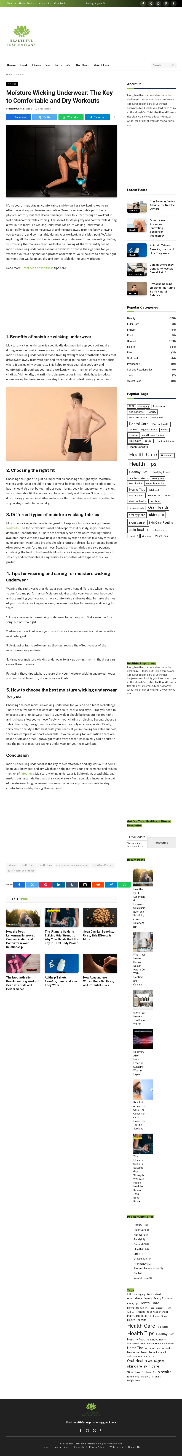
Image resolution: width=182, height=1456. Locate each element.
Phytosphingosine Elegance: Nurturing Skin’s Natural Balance (162, 289)
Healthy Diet (138, 472)
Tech (130, 375)
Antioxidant (160, 406)
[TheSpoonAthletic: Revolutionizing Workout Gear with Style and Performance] (23, 963)
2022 (131, 406)
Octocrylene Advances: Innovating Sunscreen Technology (157, 228)
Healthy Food (160, 472)
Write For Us (60, 3)
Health (58, 65)
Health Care (27, 865)
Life (68, 65)
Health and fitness (165, 441)
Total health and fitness (37, 268)
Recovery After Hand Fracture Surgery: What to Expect (138, 1063)
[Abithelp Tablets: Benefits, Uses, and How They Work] (62, 963)
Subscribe (161, 842)
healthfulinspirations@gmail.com (94, 1422)
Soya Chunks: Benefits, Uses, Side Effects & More (98, 935)
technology (158, 530)
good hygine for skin (153, 435)
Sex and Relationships (139, 369)
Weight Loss (101, 65)
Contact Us (45, 3)
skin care (137, 522)
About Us (12, 3)
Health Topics (26, 3)
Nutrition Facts (136, 508)
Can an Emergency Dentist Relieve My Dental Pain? (161, 268)
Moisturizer (154, 495)
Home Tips (137, 489)
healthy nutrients (138, 478)
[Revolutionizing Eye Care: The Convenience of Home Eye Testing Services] (143, 1090)
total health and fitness (21, 870)
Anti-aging (143, 406)
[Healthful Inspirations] (21, 35)
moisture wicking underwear (72, 865)
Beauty (24, 65)
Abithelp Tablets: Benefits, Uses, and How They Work (61, 981)
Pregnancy (133, 363)
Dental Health (160, 424)
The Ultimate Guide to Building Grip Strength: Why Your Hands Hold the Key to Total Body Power (61, 937)
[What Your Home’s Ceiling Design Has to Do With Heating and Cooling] (143, 942)
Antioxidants (136, 411)
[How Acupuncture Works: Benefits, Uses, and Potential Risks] (100, 963)
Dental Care (138, 424)
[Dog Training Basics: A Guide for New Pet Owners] (137, 206)
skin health (138, 529)
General (12, 65)
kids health (154, 490)
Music (168, 495)
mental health (136, 495)
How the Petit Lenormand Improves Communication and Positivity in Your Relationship (20, 939)
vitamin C (133, 536)
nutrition (155, 501)
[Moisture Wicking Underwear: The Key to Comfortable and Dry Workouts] (61, 161)
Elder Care (133, 324)
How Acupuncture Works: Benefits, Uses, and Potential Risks (98, 981)
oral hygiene (137, 515)
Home (9, 74)
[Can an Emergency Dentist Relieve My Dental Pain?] (137, 269)
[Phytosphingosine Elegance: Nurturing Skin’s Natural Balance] (137, 288)
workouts (12, 528)
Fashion (164, 429)
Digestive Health (149, 429)
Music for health (137, 501)
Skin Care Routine (103, 865)
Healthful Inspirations (20, 109)
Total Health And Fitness (161, 112)
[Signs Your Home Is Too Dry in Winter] (143, 1000)
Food (47, 65)
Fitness (36, 65)
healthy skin (158, 478)
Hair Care (135, 441)
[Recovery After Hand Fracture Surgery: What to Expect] (143, 1039)
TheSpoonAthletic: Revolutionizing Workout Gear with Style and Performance (22, 983)
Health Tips (45, 865)
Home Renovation (155, 483)
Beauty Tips (157, 417)
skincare (156, 514)
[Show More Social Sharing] (114, 117)
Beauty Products (138, 417)
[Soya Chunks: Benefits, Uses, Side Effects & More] (100, 917)
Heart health (135, 483)
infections (27, 773)
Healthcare (167, 455)
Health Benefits (138, 446)
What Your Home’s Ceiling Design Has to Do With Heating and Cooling (139, 969)
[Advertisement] (112, 36)
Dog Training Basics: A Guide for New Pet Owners (163, 205)
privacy (136, 843)
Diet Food (133, 429)
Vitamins (146, 536)
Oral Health (83, 65)
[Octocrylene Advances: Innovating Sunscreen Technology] (137, 225)
